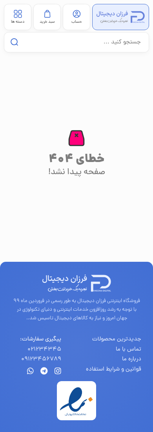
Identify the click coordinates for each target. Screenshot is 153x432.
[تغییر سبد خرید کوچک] (47, 14)
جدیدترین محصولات (116, 339)
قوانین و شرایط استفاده (113, 369)
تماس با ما (128, 349)
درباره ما (131, 359)
